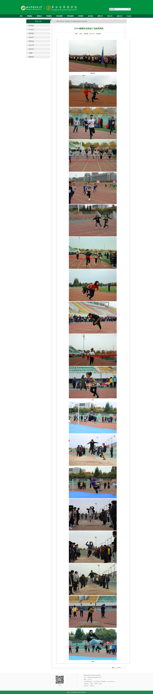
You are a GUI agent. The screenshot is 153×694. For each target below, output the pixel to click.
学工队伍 (31, 29)
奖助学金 (31, 41)
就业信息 (31, 49)
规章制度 (31, 57)
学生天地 (67, 21)
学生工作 (109, 16)
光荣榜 (31, 53)
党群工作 (100, 16)
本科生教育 (59, 16)
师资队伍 (39, 16)
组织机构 (31, 25)
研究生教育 (70, 16)
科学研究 (80, 16)
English (129, 16)
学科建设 (49, 16)
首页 (21, 16)
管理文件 (31, 37)
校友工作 (119, 16)
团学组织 (31, 33)
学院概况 (29, 16)
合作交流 (90, 16)
